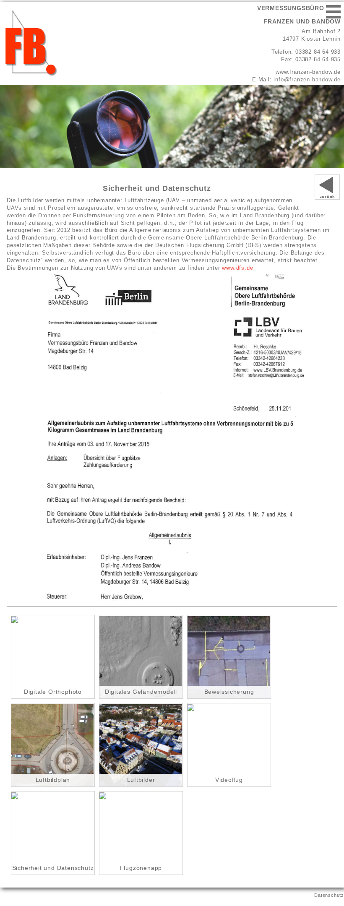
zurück (328, 196)
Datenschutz (329, 895)
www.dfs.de (237, 268)
